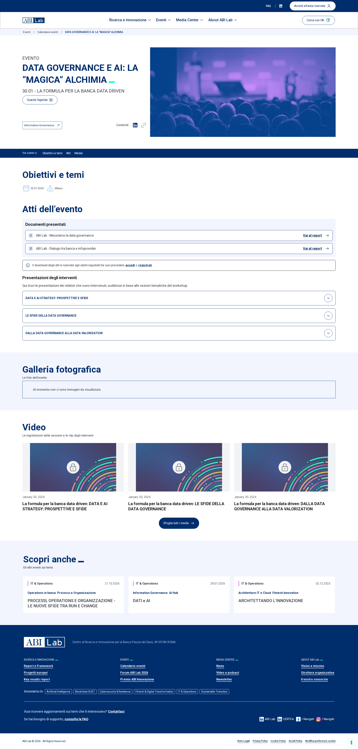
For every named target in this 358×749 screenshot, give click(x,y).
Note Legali (243, 741)
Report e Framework (38, 666)
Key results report (37, 679)
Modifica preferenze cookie (320, 741)
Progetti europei (36, 672)
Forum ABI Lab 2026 (134, 672)
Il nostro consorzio (314, 679)
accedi (130, 265)
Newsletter (224, 679)
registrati (145, 265)
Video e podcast (227, 672)
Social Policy (295, 741)
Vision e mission (312, 666)
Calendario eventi (132, 666)
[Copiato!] (143, 125)
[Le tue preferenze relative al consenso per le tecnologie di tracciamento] (351, 742)
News (220, 666)
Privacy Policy (260, 741)
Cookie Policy (278, 741)
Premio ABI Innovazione (137, 679)
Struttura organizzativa (317, 672)
